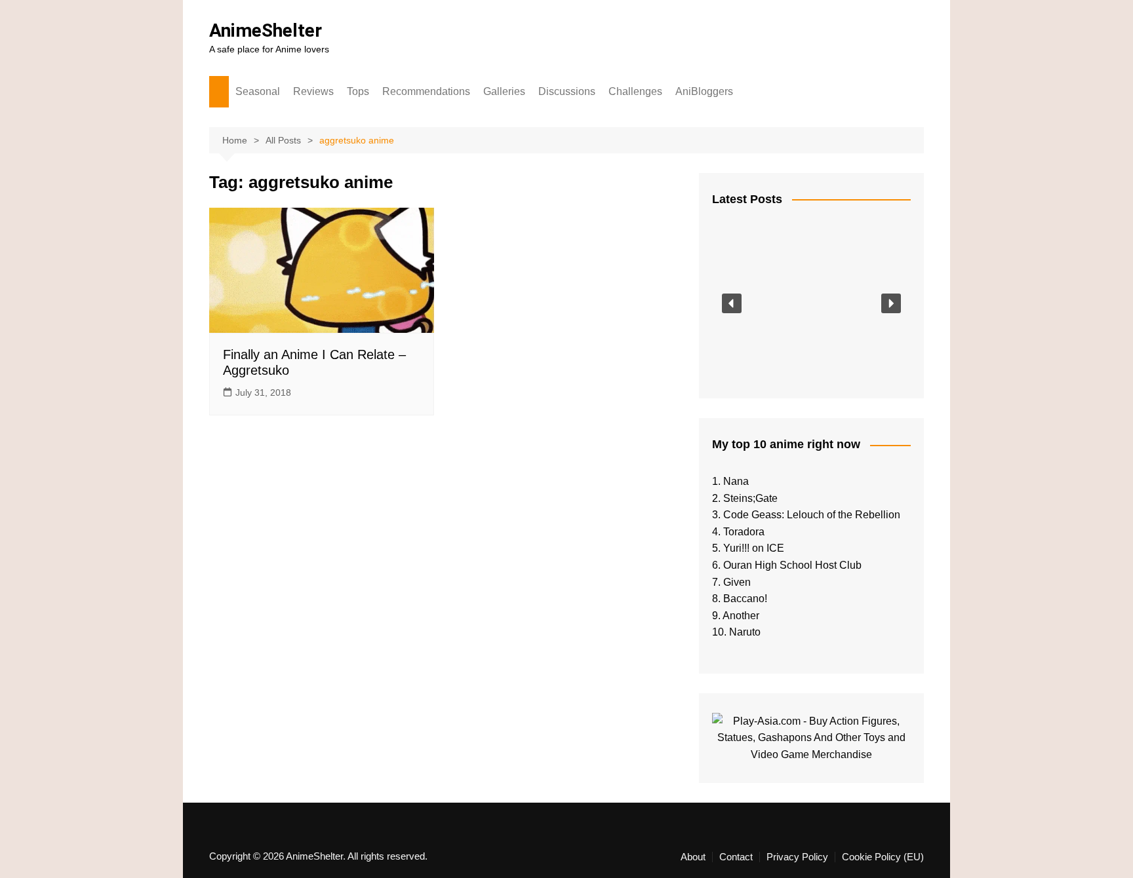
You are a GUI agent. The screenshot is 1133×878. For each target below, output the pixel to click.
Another (741, 615)
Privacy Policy (797, 857)
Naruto (745, 632)
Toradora (744, 531)
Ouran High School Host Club (792, 565)
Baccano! (745, 598)
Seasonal (257, 91)
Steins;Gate (750, 498)
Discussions (566, 91)
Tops (358, 91)
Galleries (504, 91)
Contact (736, 857)
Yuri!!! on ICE (753, 548)
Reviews (313, 91)
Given (737, 582)
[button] (732, 303)
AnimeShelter (265, 30)
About (693, 857)
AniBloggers (704, 91)
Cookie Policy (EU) (883, 857)
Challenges (635, 91)
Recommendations (426, 91)
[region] (811, 303)
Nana (736, 481)
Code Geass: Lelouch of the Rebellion (811, 514)
